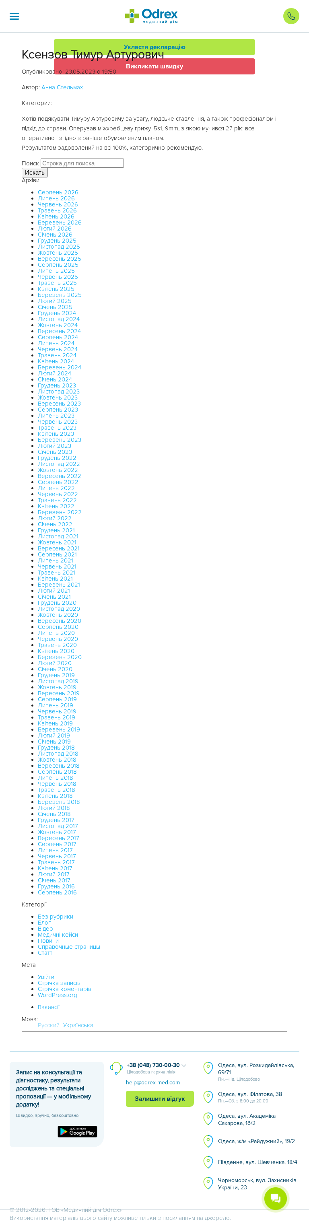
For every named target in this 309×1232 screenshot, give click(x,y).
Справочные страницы (69, 946)
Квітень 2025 (56, 289)
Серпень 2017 (57, 844)
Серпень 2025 (58, 264)
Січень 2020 (55, 669)
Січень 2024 (55, 379)
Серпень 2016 (57, 892)
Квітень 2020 (56, 651)
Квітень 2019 (55, 723)
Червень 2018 (57, 783)
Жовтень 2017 (57, 832)
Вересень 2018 (59, 765)
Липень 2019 (55, 705)
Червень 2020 (58, 639)
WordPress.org (57, 995)
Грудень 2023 (57, 385)
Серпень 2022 (58, 482)
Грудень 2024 (57, 313)
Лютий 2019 (54, 735)
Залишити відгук (160, 1099)
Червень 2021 (57, 566)
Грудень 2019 (56, 675)
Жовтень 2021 (57, 542)
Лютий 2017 (54, 874)
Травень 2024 (57, 355)
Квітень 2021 (55, 578)
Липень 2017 (55, 850)
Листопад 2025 (59, 246)
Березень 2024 (59, 367)
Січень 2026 (55, 234)
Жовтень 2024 (58, 325)
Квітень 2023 (56, 433)
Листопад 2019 (58, 681)
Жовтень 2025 (58, 252)
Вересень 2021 (59, 548)
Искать (35, 172)
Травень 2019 (56, 717)
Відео (45, 928)
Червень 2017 (57, 856)
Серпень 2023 (58, 409)
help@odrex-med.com (153, 1082)
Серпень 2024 (58, 337)
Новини (48, 940)
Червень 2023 (58, 421)
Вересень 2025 (59, 258)
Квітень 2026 (56, 216)
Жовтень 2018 (57, 759)
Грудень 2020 (57, 602)
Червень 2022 (58, 494)
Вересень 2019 (59, 693)
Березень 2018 (59, 802)
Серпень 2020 (58, 626)
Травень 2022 (57, 500)
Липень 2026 (56, 198)
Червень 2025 (58, 276)
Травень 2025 (57, 282)
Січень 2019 (54, 741)
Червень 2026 (58, 204)
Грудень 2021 (56, 530)
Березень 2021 (59, 584)
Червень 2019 (57, 711)
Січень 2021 (54, 596)
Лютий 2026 (55, 228)
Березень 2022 (60, 512)
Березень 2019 (59, 729)
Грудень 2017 (56, 820)
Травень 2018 (56, 789)
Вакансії (49, 1007)
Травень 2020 (57, 645)
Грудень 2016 (56, 886)
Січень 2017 (54, 880)
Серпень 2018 (57, 771)
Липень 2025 (56, 270)
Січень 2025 (55, 307)
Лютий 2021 (54, 590)
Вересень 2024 (59, 331)
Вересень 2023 (59, 403)
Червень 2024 (58, 349)
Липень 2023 (56, 415)
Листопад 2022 (59, 464)
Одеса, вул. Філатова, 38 (250, 1097)
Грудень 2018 (56, 747)
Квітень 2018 (55, 795)
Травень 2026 (57, 210)
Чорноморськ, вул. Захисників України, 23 (257, 1184)
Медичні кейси (58, 934)
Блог (44, 922)
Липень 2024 (56, 343)
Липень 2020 (56, 633)
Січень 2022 (55, 524)
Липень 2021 (55, 560)
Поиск (30, 163)
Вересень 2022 (59, 476)
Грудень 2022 (57, 457)
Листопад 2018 (58, 753)
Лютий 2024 (54, 373)
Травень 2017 (56, 862)
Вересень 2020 (59, 620)
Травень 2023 (57, 427)
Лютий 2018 (54, 808)
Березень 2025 (60, 295)
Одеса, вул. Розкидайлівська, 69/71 (256, 1072)
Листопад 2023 (59, 391)
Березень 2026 (60, 222)
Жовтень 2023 (58, 397)
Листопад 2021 (58, 536)
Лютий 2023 (54, 445)
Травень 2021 (56, 572)
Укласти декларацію (154, 47)
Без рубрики (55, 916)
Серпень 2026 (58, 192)
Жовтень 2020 (58, 614)
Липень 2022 (56, 488)
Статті (46, 952)
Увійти (46, 977)
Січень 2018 (54, 814)
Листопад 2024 (59, 319)
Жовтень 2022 (58, 470)
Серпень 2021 (57, 554)
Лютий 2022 (55, 518)
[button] (14, 16)
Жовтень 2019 (57, 687)
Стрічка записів (59, 983)
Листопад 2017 (58, 826)
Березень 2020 (60, 657)
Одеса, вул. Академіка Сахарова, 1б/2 (247, 1120)
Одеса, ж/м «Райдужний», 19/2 (256, 1141)
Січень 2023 (55, 451)
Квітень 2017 (55, 868)
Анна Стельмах (62, 87)
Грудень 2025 (57, 240)
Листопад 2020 (59, 608)
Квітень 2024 (56, 361)
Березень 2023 (59, 439)
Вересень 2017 (58, 838)
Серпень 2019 (57, 699)
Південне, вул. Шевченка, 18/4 (257, 1162)
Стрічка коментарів (64, 989)
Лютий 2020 (55, 663)
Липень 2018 (55, 777)
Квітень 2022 (56, 506)
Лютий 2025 (55, 301)
